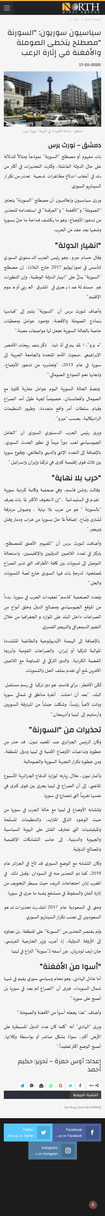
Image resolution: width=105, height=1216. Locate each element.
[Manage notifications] (93, 1205)
